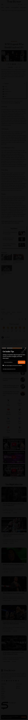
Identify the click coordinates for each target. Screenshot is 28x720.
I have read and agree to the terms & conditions (13, 365)
